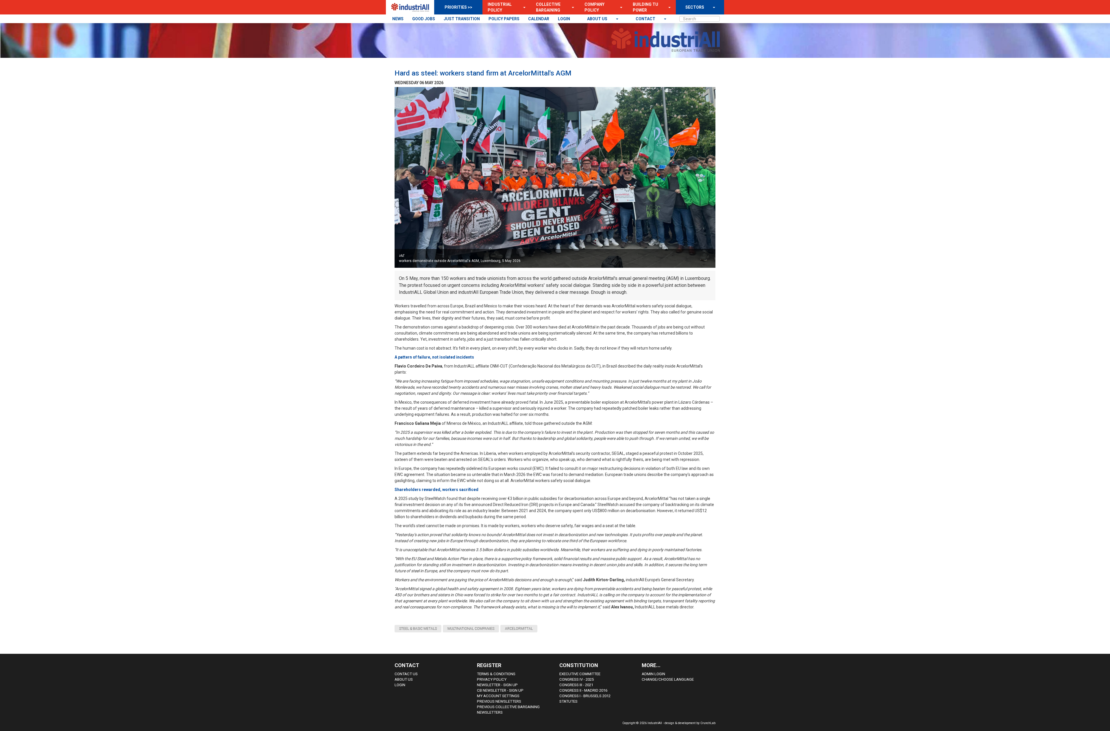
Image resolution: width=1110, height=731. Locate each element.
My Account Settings (498, 696)
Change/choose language (668, 679)
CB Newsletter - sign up (500, 690)
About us (597, 18)
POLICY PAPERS (504, 18)
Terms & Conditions (496, 674)
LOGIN (564, 18)
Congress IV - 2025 (576, 679)
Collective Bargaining (548, 7)
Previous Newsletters (499, 701)
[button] (523, 7)
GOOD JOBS (423, 18)
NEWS (398, 18)
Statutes (568, 701)
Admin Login (653, 674)
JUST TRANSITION (462, 18)
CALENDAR (538, 18)
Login (400, 685)
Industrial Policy (500, 7)
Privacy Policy (491, 679)
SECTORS (694, 7)
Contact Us (406, 674)
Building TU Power (645, 7)
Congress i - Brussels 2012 (584, 696)
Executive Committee (579, 674)
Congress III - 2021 (576, 685)
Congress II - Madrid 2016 (583, 690)
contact (646, 18)
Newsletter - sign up (497, 685)
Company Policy (594, 7)
